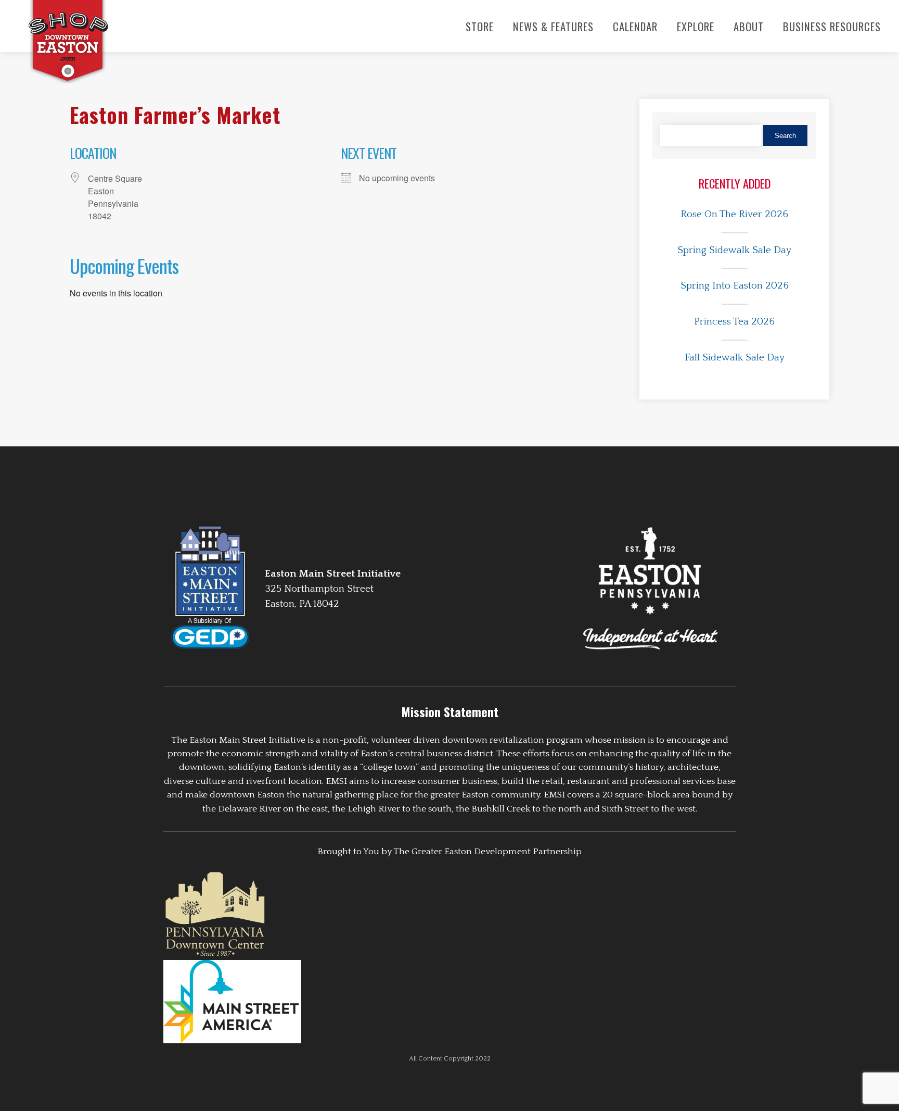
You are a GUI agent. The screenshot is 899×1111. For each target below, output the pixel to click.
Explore (695, 26)
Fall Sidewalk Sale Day (735, 357)
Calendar (635, 26)
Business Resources (832, 26)
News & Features (553, 26)
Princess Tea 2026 (734, 321)
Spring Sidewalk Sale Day (734, 250)
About (749, 26)
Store (480, 26)
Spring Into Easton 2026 (734, 285)
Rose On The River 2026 (734, 214)
